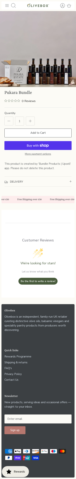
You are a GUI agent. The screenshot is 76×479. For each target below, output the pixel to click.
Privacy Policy (13, 374)
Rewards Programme (17, 356)
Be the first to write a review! (38, 281)
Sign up (15, 430)
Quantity (9, 113)
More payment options (38, 154)
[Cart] (69, 5)
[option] (38, 49)
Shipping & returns (15, 362)
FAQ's (8, 368)
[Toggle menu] (7, 5)
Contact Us (11, 380)
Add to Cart (38, 133)
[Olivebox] (38, 5)
